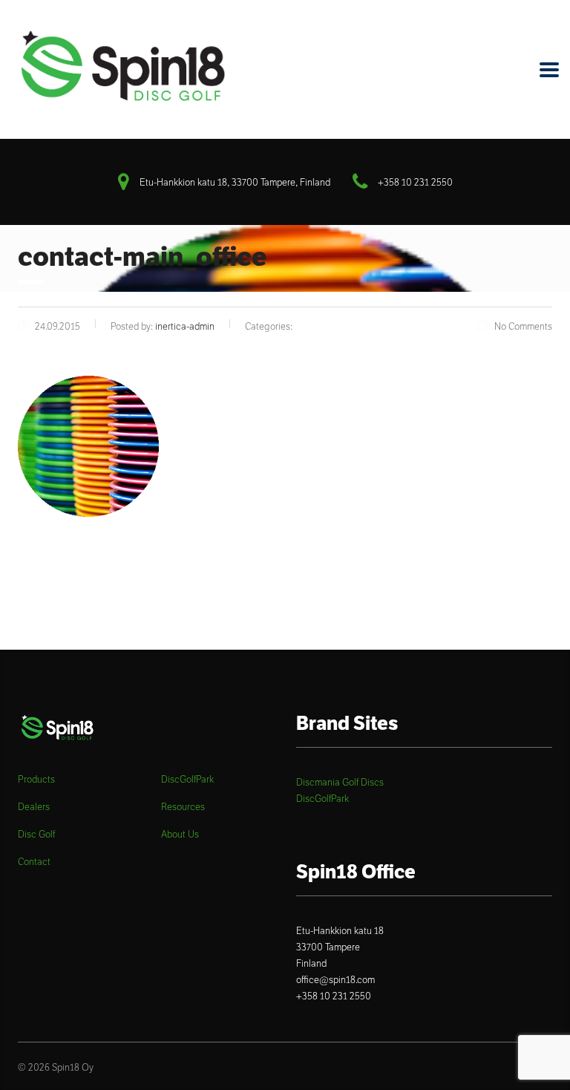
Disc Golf (36, 835)
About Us (180, 835)
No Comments (523, 326)
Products (36, 780)
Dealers (34, 807)
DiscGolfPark (187, 780)
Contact (34, 862)
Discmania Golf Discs (340, 782)
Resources (183, 807)
